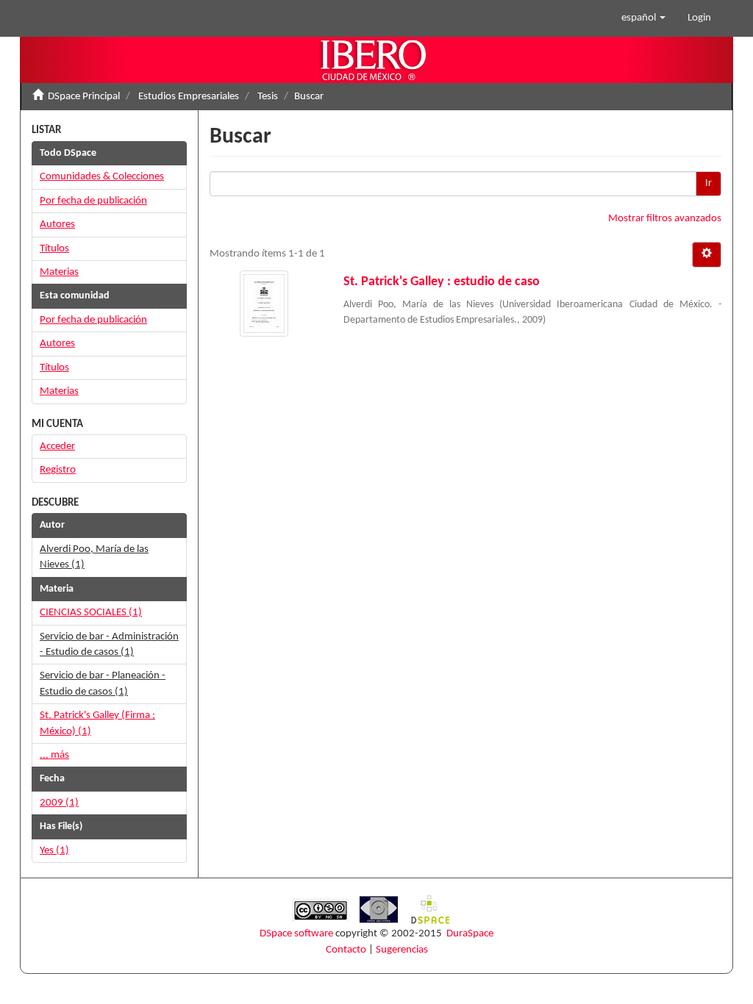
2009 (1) (59, 802)
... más (54, 755)
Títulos (54, 248)
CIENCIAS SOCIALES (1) (91, 612)
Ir (708, 183)
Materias (59, 272)
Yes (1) (54, 850)
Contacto (346, 949)
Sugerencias (402, 949)
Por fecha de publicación (93, 201)
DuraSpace (469, 933)
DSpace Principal (84, 96)
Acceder (57, 446)
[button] (643, 18)
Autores (57, 224)
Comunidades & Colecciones (102, 176)
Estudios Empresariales (188, 96)
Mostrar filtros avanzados (664, 218)
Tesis (267, 96)
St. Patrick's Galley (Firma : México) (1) (97, 723)
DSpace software (296, 933)
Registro (58, 470)
